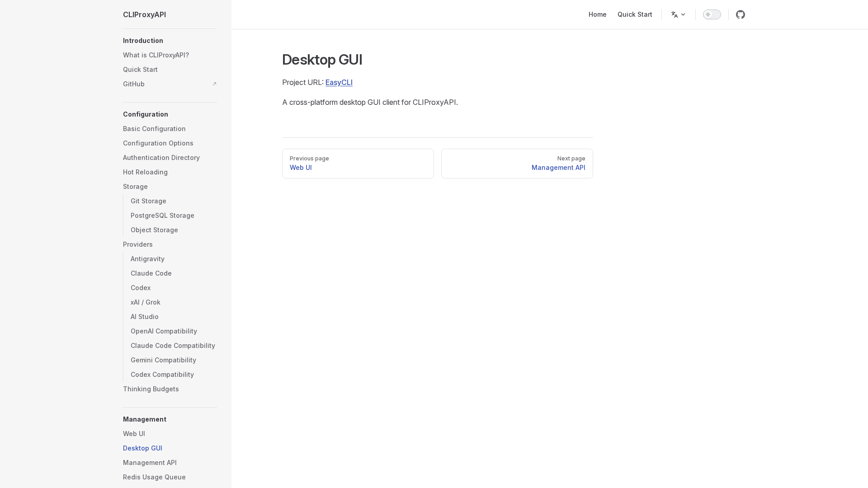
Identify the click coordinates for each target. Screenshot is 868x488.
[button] (170, 40)
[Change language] (678, 14)
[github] (740, 14)
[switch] (712, 14)
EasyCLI (339, 82)
